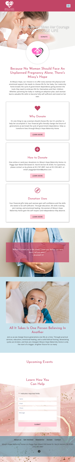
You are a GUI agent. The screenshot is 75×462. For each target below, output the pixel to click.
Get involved (28, 440)
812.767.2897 (38, 447)
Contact (58, 440)
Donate (44, 37)
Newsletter (40, 440)
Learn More (37, 134)
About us (17, 440)
